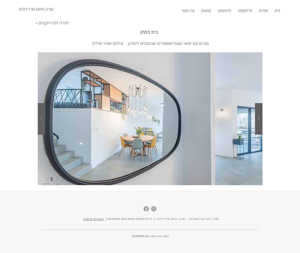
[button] (150, 118)
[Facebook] (146, 208)
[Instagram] (153, 208)
